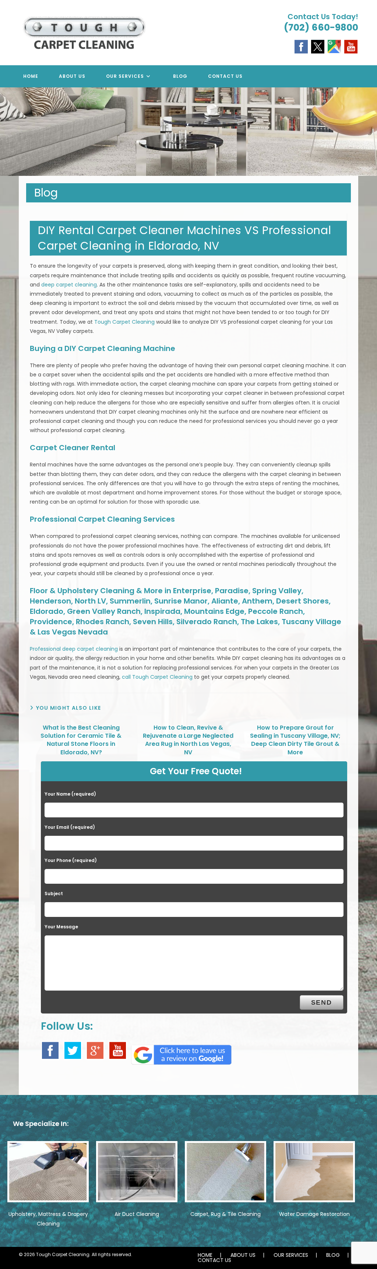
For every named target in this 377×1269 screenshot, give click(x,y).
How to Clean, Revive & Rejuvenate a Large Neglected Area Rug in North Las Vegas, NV (188, 740)
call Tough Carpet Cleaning (157, 677)
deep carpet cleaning (69, 284)
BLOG (333, 1255)
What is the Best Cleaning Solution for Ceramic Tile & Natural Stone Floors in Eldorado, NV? (80, 740)
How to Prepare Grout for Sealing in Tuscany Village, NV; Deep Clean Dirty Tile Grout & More (295, 740)
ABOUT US (243, 1255)
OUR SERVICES (291, 1255)
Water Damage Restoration (314, 1214)
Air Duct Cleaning (136, 1214)
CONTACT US (214, 1260)
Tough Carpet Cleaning (124, 322)
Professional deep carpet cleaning (74, 649)
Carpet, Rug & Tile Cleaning (225, 1214)
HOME (205, 1255)
